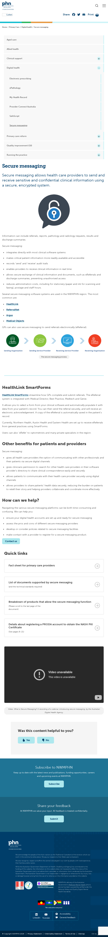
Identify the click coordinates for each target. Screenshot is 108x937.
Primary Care (14, 27)
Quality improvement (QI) (19, 145)
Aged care (11, 39)
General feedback (67, 917)
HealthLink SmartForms (15, 395)
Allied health (13, 49)
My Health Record (18, 97)
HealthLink (12, 304)
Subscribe (54, 784)
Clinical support (14, 58)
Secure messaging (18, 125)
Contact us (11, 541)
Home (4, 27)
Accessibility (65, 914)
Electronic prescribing (20, 78)
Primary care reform (17, 136)
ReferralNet (12, 309)
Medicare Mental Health (77, 885)
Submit (54, 818)
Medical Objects (15, 320)
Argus (9, 315)
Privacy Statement (35, 934)
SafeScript (14, 116)
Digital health (27, 27)
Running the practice (17, 155)
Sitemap (81, 934)
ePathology (15, 88)
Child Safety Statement (53, 934)
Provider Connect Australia (23, 106)
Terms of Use (70, 934)
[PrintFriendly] (97, 15)
